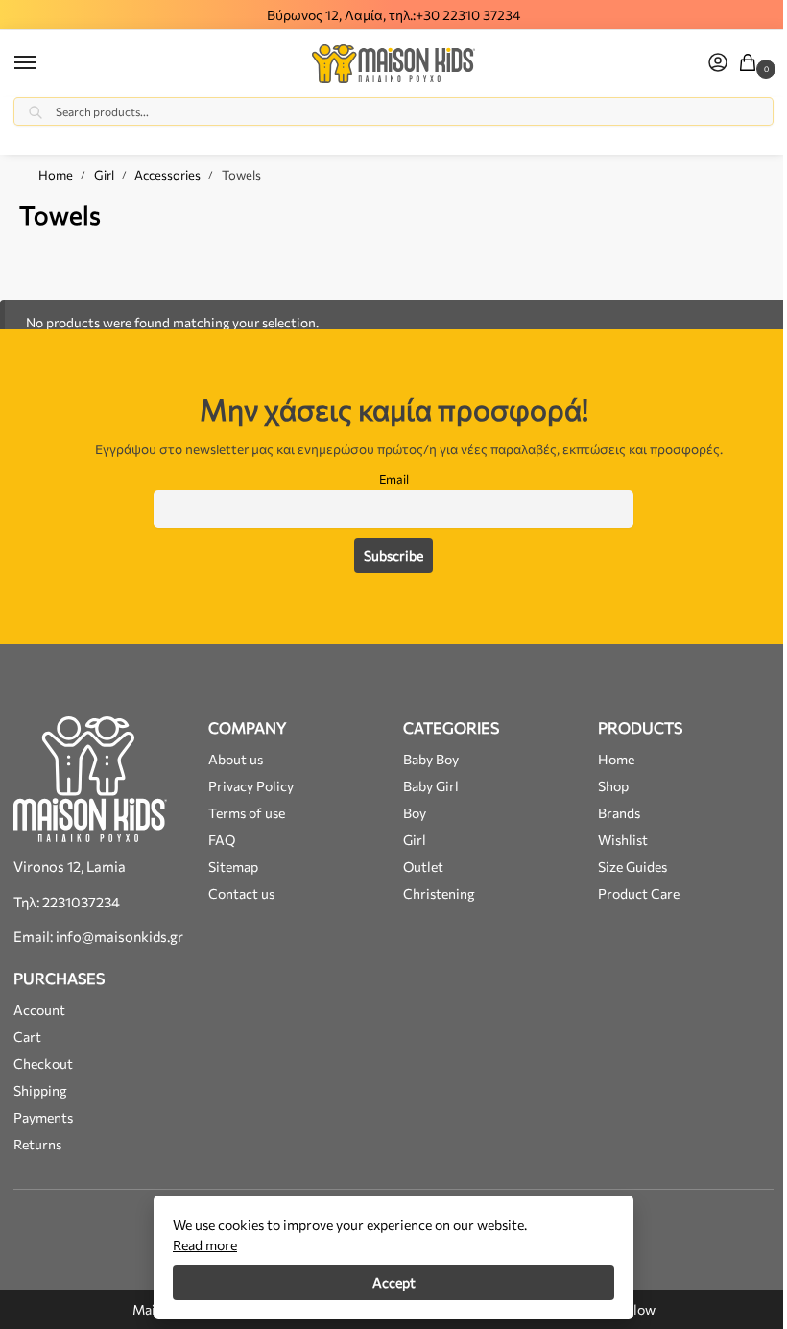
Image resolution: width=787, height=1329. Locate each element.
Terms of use (246, 813)
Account (39, 1010)
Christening (439, 893)
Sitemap (233, 866)
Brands (619, 813)
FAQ (221, 840)
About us (235, 759)
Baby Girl (431, 786)
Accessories (167, 174)
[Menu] (43, 63)
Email (394, 479)
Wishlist (623, 840)
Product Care (639, 893)
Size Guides (632, 866)
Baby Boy (431, 759)
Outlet (423, 866)
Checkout (43, 1063)
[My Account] (717, 63)
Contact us (241, 893)
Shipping (40, 1090)
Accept (394, 1282)
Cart (27, 1036)
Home (55, 174)
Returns (37, 1144)
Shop (613, 786)
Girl (104, 174)
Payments (43, 1117)
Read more (205, 1245)
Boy (414, 813)
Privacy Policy (251, 786)
